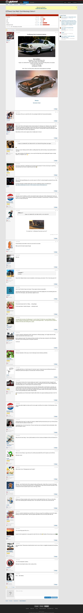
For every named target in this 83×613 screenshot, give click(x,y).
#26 (57, 511)
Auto (47, 606)
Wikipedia (37, 100)
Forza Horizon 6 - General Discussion (68, 16)
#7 (57, 194)
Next (13, 30)
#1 (57, 32)
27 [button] (37, 22)
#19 (57, 403)
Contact (27, 608)
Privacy (56, 608)
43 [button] (37, 24)
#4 (57, 141)
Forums (25, 2)
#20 (57, 419)
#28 (57, 543)
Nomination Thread (36, 102)
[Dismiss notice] (76, 7)
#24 (57, 482)
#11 (57, 270)
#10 (57, 255)
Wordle (62, 32)
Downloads (32, 2)
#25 (57, 497)
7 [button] (37, 20)
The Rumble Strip (64, 34)
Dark (42, 606)
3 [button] (37, 17)
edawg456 (20, 272)
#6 (57, 178)
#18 (57, 380)
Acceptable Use (50, 608)
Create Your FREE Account (41, 8)
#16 (57, 350)
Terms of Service (42, 608)
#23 (57, 467)
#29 (57, 559)
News (21, 2)
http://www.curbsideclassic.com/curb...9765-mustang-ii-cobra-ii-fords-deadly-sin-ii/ (31, 184)
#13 (57, 301)
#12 (57, 287)
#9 (57, 241)
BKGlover (8, 13)
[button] (28, 2)
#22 (57, 450)
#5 (57, 163)
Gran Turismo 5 (63, 30)
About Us (32, 608)
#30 (57, 573)
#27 (57, 528)
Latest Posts (63, 15)
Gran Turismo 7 (63, 39)
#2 (57, 112)
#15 (57, 332)
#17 (57, 367)
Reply (56, 108)
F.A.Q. (37, 608)
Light (37, 606)
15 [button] (37, 19)
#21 (57, 435)
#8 (57, 210)
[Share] (55, 32)
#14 (57, 317)
